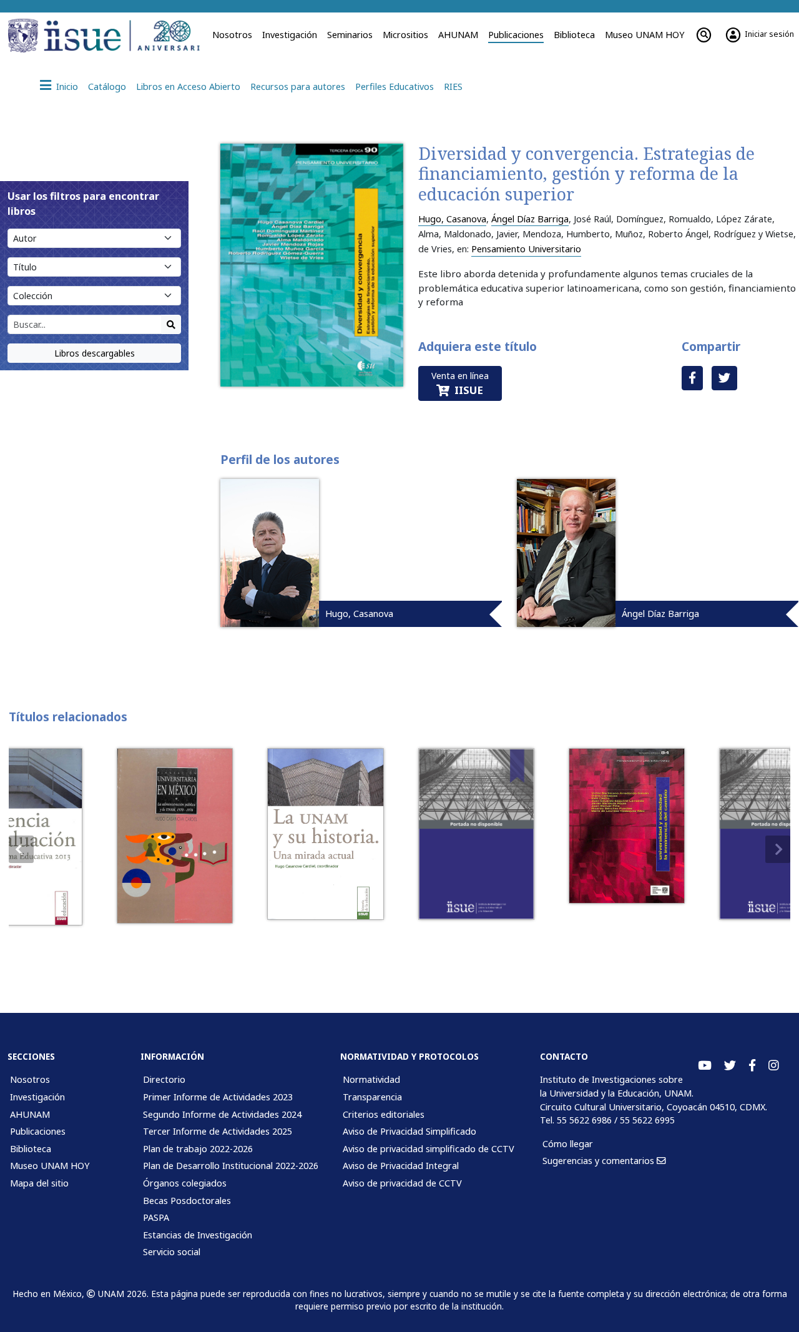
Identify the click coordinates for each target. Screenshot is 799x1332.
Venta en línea (460, 383)
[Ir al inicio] (121, 35)
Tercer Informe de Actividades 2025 (217, 1131)
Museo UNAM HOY (644, 35)
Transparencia (372, 1097)
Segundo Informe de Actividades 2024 (222, 1114)
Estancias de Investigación (197, 1235)
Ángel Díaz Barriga (530, 219)
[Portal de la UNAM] (23, 35)
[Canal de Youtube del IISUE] (705, 1065)
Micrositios (405, 35)
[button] (777, 849)
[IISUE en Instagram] (773, 1065)
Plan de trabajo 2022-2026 (198, 1149)
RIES (453, 86)
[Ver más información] (115, 835)
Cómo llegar (567, 1144)
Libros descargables (94, 353)
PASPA (156, 1217)
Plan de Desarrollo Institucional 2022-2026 (230, 1166)
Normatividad (371, 1079)
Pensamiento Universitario (526, 249)
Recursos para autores (297, 86)
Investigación (289, 35)
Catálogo (107, 86)
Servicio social (171, 1252)
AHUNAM (458, 35)
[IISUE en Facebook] (752, 1065)
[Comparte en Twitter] (724, 378)
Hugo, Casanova (452, 219)
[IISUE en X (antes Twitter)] (730, 1065)
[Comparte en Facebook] (692, 378)
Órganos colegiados (185, 1183)
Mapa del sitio (39, 1183)
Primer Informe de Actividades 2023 (218, 1097)
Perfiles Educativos (394, 86)
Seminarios (350, 35)
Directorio (164, 1079)
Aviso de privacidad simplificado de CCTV (428, 1149)
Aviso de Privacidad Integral (401, 1166)
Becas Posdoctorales (187, 1200)
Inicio (67, 86)
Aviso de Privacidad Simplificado (409, 1131)
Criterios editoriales (383, 1114)
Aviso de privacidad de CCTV (402, 1183)
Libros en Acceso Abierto (188, 86)
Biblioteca (574, 35)
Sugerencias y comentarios (599, 1161)
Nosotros (232, 35)
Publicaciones (516, 35)
